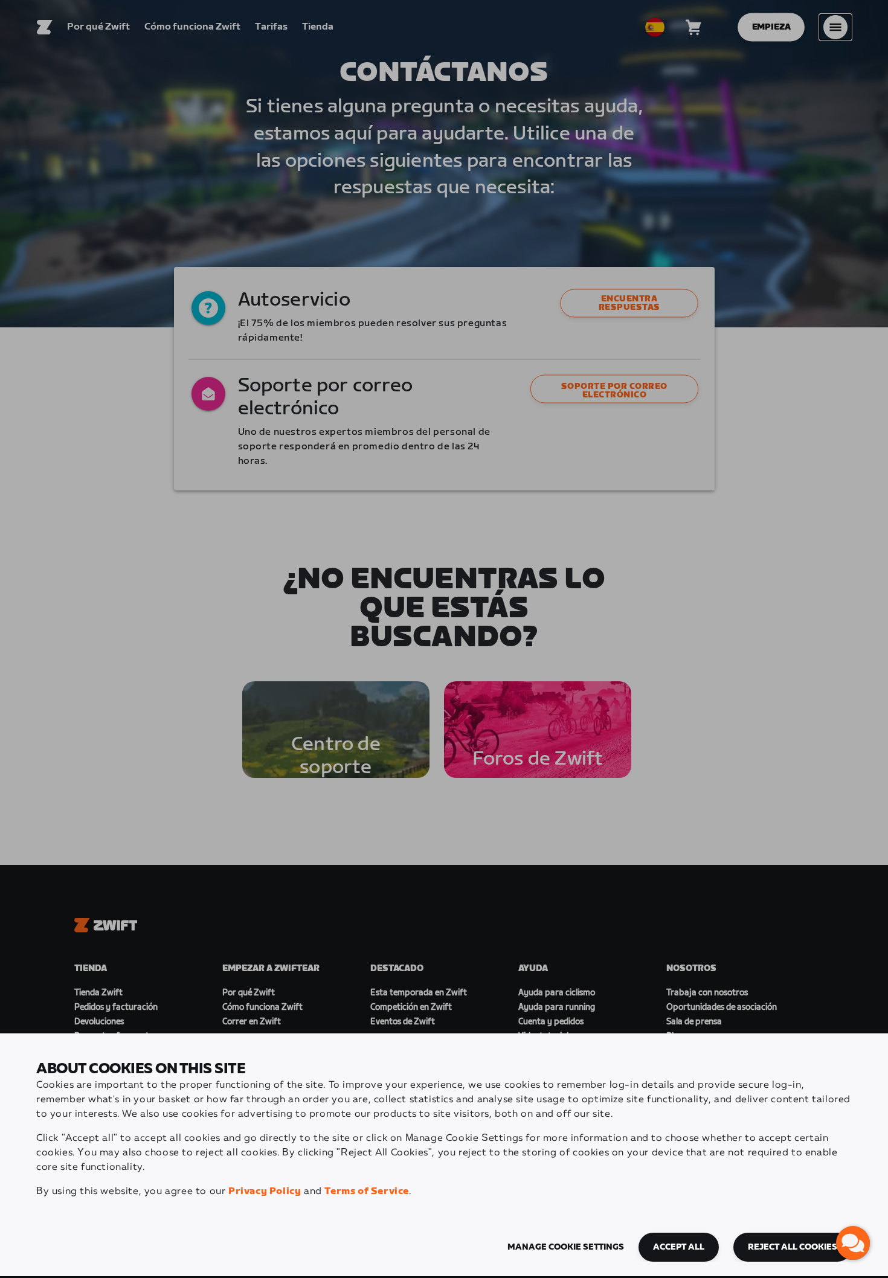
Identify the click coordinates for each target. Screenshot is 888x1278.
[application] (853, 1243)
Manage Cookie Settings (565, 1247)
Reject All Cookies (792, 1247)
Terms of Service (366, 1191)
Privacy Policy (264, 1191)
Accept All (678, 1247)
